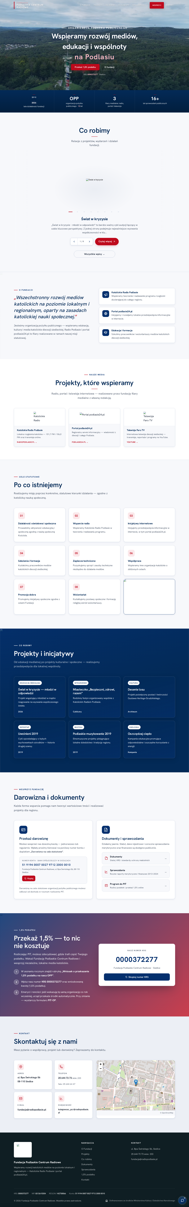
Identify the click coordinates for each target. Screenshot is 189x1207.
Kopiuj (30, 878)
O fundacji (109, 67)
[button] (136, 1082)
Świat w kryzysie (94, 219)
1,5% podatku (88, 1174)
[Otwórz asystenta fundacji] (182, 1200)
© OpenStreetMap (166, 1113)
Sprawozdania (88, 1169)
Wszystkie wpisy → (94, 254)
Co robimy (86, 1159)
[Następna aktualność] (89, 241)
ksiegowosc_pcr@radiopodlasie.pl (73, 1111)
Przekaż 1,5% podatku (85, 67)
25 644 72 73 (69, 1077)
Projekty (85, 1154)
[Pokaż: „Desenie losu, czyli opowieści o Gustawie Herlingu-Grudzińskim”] (173, 179)
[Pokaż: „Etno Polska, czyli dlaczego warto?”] (15, 179)
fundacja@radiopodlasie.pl (32, 1109)
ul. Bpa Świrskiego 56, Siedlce (145, 1148)
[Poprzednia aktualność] (74, 241)
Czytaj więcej (105, 241)
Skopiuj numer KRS (138, 977)
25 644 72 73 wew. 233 (142, 1154)
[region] (94, 200)
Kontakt (85, 1179)
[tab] (70, 212)
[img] (136, 1085)
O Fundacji (86, 1148)
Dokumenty (87, 1164)
